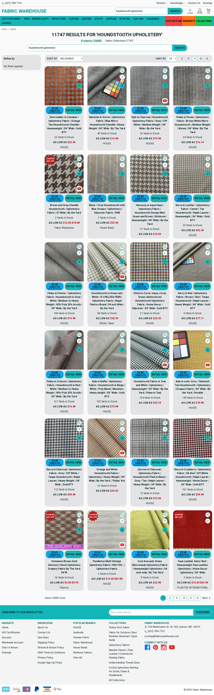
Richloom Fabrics (82, 652)
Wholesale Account (12, 642)
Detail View (73, 110)
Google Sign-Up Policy (50, 662)
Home (5, 627)
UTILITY (98, 19)
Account (6, 637)
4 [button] (194, 58)
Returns (161, 3)
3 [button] (188, 58)
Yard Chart (43, 637)
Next (205, 597)
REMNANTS (189, 21)
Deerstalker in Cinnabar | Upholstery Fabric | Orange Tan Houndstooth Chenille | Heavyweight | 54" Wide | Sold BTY (64, 125)
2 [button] (182, 58)
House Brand (80, 647)
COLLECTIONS (203, 21)
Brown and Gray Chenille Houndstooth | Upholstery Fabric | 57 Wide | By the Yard (64, 209)
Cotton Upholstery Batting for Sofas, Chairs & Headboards (123, 671)
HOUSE (77, 627)
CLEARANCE (153, 19)
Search (175, 11)
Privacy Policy (45, 657)
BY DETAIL (125, 19)
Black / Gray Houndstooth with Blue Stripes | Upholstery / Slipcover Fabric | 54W (107, 209)
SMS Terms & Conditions (51, 652)
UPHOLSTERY (59, 19)
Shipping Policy (46, 642)
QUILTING (138, 19)
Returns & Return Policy (51, 647)
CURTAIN (74, 19)
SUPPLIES (111, 19)
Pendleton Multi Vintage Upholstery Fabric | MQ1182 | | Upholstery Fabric (107, 565)
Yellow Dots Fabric (119, 627)
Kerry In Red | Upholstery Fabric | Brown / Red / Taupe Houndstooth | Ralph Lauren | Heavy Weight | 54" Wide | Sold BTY (192, 301)
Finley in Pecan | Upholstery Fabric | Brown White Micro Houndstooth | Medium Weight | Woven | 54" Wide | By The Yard (192, 125)
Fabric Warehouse (83, 642)
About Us (43, 627)
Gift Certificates (11, 632)
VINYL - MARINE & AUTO (36, 19)
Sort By (52, 58)
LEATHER (86, 19)
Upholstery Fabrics (119, 645)
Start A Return (10, 647)
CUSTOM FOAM (174, 21)
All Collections (117, 680)
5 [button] (201, 58)
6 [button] (207, 58)
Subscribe (202, 612)
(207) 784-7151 (13, 3)
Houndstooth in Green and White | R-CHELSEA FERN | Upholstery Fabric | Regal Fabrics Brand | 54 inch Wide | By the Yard (107, 301)
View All (77, 657)
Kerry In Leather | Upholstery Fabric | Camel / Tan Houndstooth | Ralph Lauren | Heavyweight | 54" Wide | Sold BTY (192, 213)
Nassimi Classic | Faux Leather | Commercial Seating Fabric (121, 654)
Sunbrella (78, 632)
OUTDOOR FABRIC (11, 19)
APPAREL (6, 23)
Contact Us (194, 3)
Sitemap (207, 3)
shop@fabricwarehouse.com (163, 636)
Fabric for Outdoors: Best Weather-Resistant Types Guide (123, 636)
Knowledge (176, 3)
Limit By (161, 58)
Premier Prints (81, 637)
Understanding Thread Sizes (124, 662)
